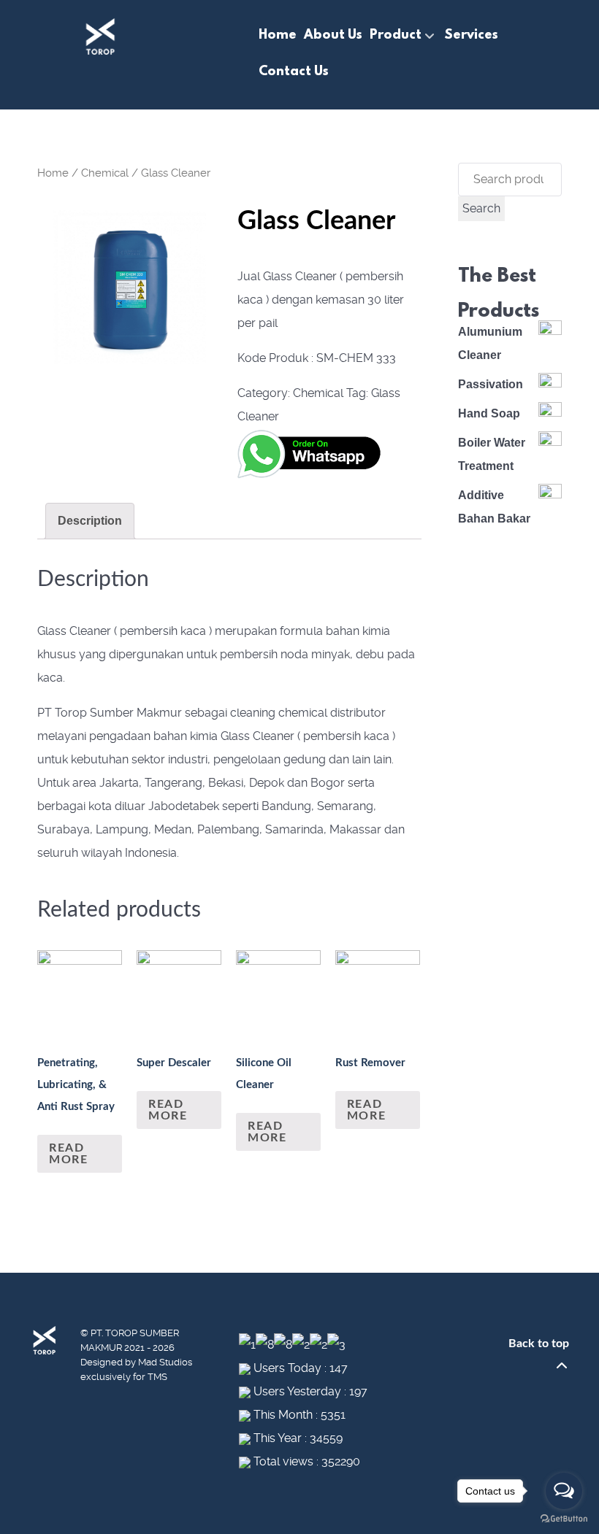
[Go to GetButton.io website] (564, 1519)
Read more (68, 1153)
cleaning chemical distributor (308, 713)
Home (53, 173)
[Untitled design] (129, 287)
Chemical (105, 173)
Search (481, 208)
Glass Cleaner (74, 631)
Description (90, 520)
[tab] (89, 521)
